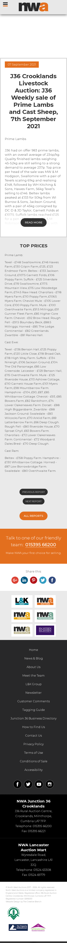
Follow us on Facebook (17, 784)
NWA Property (22, 616)
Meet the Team (33, 675)
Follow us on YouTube (39, 784)
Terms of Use (33, 752)
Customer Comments (33, 701)
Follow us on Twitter (28, 784)
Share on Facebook (52, 580)
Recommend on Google (15, 580)
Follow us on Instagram (50, 784)
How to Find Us (33, 727)
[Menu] (5, 3)
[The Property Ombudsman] (27, 927)
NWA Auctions (45, 601)
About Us (33, 667)
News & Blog (33, 658)
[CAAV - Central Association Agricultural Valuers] (13, 913)
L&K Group (22, 601)
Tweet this (42, 580)
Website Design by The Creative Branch (23, 902)
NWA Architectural (22, 630)
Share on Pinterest (33, 580)
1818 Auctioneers (45, 630)
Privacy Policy (33, 744)
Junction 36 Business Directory (33, 718)
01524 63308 (42, 870)
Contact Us (33, 735)
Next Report (34, 501)
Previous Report (33, 492)
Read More (33, 222)
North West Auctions (33, 6)
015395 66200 (40, 544)
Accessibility (33, 770)
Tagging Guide (33, 710)
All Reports (33, 515)
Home (33, 650)
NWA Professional (45, 616)
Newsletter (33, 692)
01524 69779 (36, 875)
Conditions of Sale (33, 761)
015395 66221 (37, 831)
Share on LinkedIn (24, 580)
